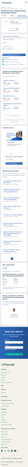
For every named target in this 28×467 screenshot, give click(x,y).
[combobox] (14, 44)
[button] (4, 15)
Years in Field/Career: (7, 49)
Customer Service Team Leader (11, 88)
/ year (16, 22)
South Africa (3, 7)
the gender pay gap (9, 288)
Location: (4, 42)
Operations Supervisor (9, 96)
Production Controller (8, 80)
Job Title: (7, 340)
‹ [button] (3, 141)
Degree (8, 7)
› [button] (24, 141)
